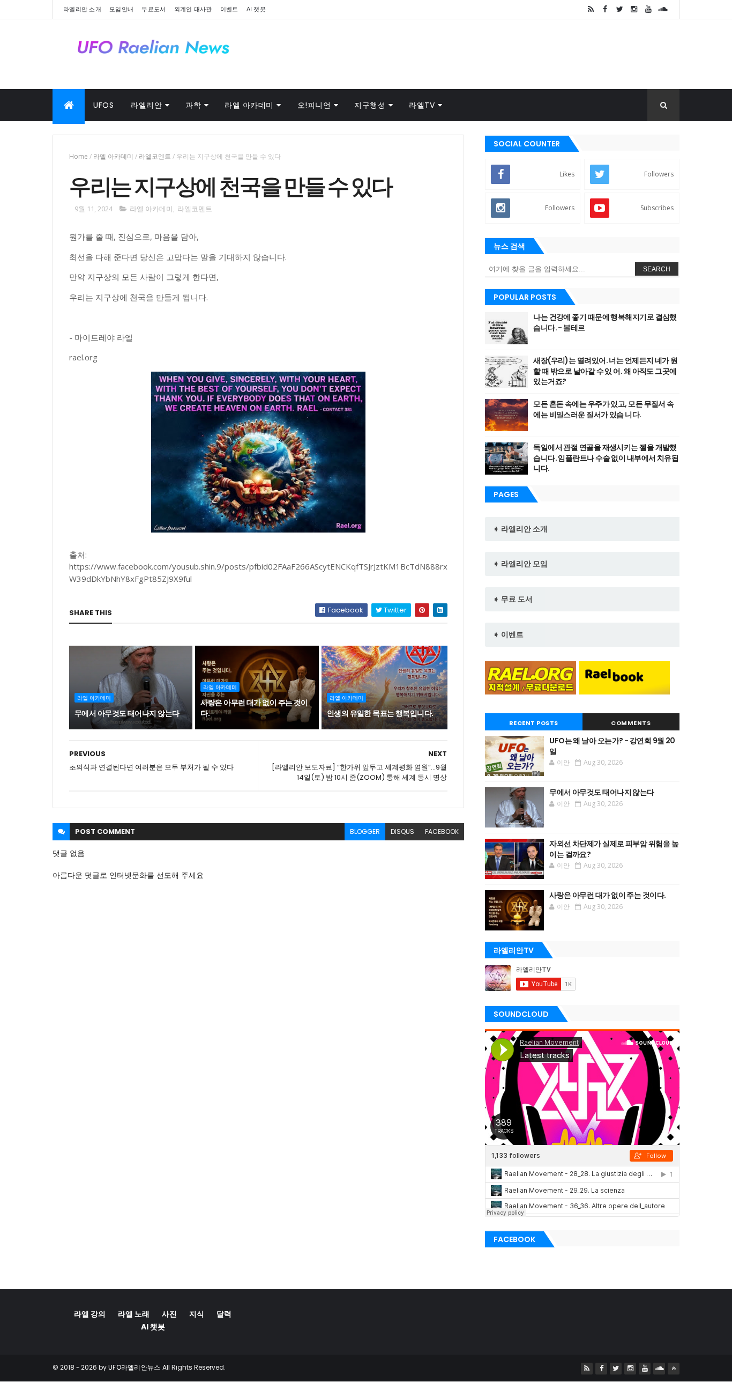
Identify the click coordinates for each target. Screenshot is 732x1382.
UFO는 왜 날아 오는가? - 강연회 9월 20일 (612, 746)
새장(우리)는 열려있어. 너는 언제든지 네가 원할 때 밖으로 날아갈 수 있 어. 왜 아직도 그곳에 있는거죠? (605, 371)
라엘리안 (146, 105)
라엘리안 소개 (82, 9)
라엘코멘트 (155, 156)
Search (656, 269)
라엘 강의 (90, 1314)
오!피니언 (314, 105)
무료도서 (153, 9)
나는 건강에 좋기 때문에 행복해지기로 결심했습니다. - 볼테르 (605, 322)
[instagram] (634, 9)
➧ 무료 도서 (513, 599)
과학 (193, 105)
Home (78, 156)
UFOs (103, 105)
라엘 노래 (134, 1314)
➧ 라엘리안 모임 (520, 563)
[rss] (590, 9)
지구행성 (369, 105)
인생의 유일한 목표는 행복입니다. (380, 713)
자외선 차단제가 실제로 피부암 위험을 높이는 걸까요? (613, 849)
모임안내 (121, 9)
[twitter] (619, 9)
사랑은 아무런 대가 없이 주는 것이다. (254, 708)
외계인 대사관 (193, 9)
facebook (442, 831)
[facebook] (605, 9)
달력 (223, 1314)
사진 (169, 1314)
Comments (631, 723)
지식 (196, 1314)
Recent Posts (533, 723)
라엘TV (422, 105)
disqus (402, 831)
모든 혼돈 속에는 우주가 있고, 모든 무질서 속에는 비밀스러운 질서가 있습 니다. (603, 409)
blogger (365, 831)
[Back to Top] (673, 1368)
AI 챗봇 (256, 9)
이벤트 (229, 9)
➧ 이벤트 (508, 634)
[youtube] (648, 9)
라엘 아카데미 (249, 105)
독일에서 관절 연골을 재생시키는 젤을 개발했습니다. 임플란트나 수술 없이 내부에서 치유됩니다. (605, 458)
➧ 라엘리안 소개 (520, 528)
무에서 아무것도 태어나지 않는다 (126, 713)
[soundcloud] (663, 9)
